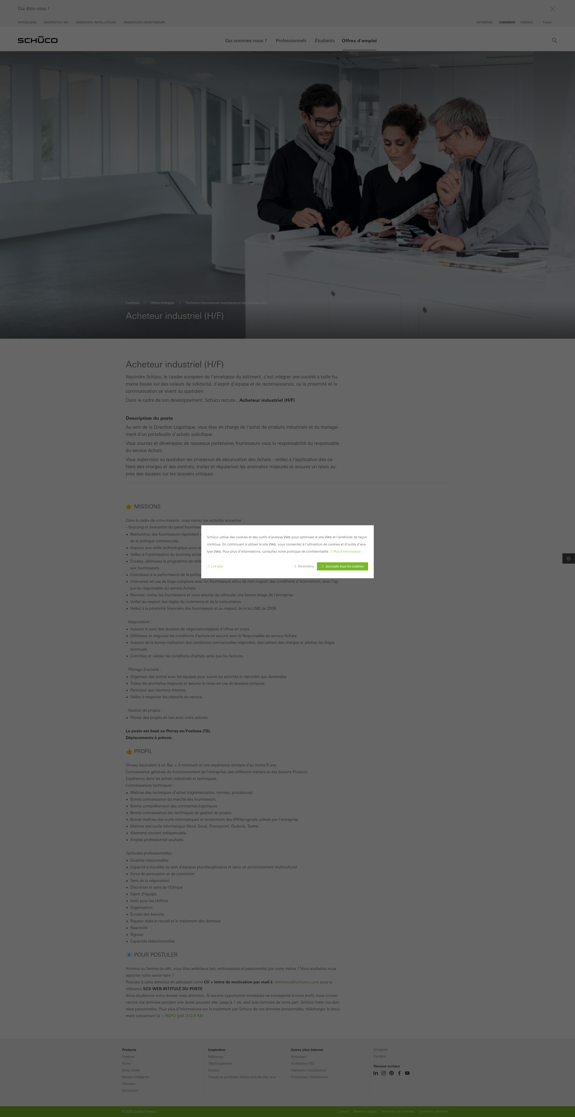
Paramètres (306, 566)
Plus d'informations (347, 551)
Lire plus (217, 566)
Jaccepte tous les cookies (344, 566)
